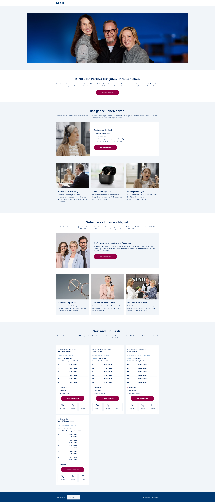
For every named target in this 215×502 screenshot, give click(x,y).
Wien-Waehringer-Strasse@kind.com (73, 431)
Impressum (146, 497)
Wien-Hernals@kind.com (104, 361)
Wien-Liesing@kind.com (139, 361)
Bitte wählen (71, 496)
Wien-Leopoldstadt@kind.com (71, 361)
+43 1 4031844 (102, 358)
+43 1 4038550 (67, 428)
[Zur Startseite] (107, 3)
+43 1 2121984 (67, 358)
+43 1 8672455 (136, 358)
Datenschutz (155, 497)
